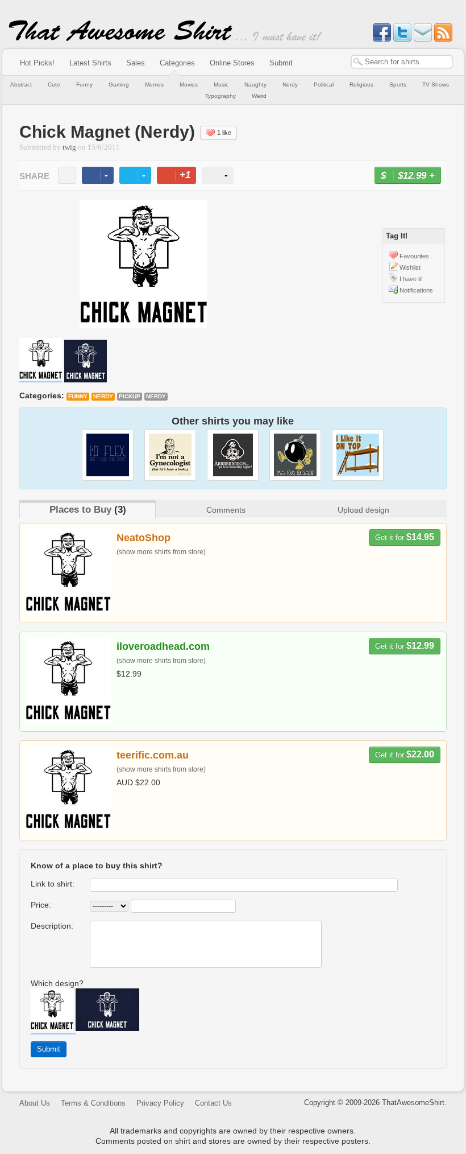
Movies (189, 84)
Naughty (255, 84)
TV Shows (435, 84)
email (67, 175)
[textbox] (401, 61)
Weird (259, 96)
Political (324, 84)
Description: (52, 925)
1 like (224, 132)
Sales (135, 63)
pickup (129, 396)
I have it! (411, 278)
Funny (84, 84)
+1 (181, 177)
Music (221, 84)
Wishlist (410, 267)
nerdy (156, 396)
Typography (220, 96)
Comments (226, 509)
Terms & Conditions (93, 1103)
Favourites (414, 256)
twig (69, 147)
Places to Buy (80, 509)
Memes (154, 84)
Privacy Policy (160, 1103)
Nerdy (290, 84)
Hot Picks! (37, 63)
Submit (281, 63)
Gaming (119, 84)
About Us (34, 1103)
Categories (177, 63)
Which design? (57, 983)
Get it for (404, 537)
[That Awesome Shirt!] (120, 38)
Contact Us (213, 1103)
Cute (54, 84)
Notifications (416, 290)
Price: (41, 904)
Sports (397, 84)
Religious (361, 84)
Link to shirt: (52, 883)
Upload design (363, 509)
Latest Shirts (90, 63)
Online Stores (232, 63)
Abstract (21, 84)
